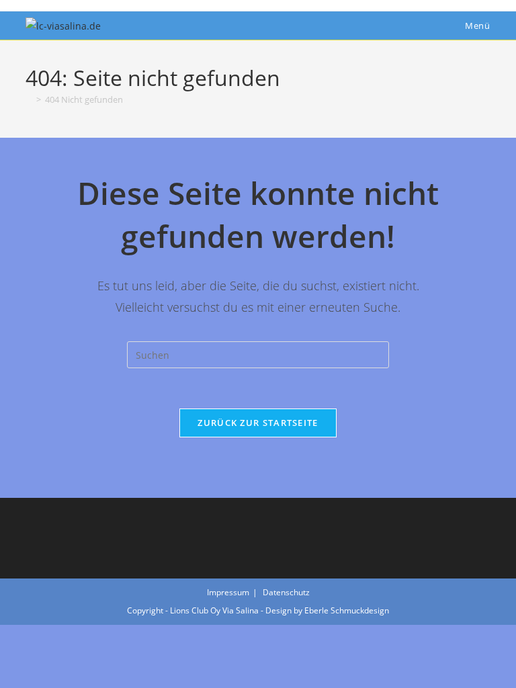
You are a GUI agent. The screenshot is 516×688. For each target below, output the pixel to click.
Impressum (228, 592)
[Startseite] (29, 99)
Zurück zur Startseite (258, 423)
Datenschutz (286, 592)
